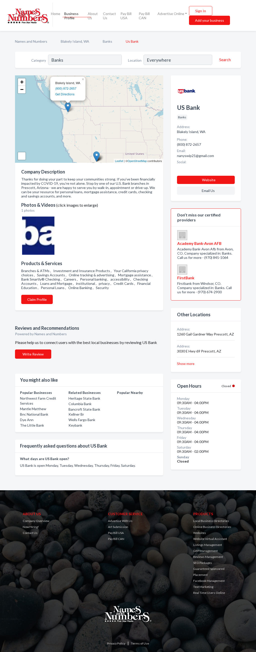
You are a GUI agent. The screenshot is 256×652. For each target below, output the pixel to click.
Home (55, 13)
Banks (107, 41)
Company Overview (36, 521)
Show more (185, 363)
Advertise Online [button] (171, 13)
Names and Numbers (31, 41)
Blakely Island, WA (75, 41)
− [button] (22, 89)
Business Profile (71, 15)
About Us (93, 15)
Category (38, 60)
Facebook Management (209, 581)
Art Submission (118, 527)
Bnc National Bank (34, 414)
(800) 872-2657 (65, 88)
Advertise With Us (120, 521)
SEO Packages (202, 563)
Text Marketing (203, 587)
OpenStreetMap (137, 161)
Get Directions (64, 94)
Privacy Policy (116, 643)
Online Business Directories (212, 527)
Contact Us (109, 15)
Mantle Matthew (33, 409)
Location (135, 60)
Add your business (209, 20)
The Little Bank (32, 425)
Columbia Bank (80, 404)
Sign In (200, 11)
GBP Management (205, 551)
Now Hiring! (31, 527)
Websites (199, 533)
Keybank (75, 425)
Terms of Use (140, 643)
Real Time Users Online (209, 593)
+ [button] (22, 82)
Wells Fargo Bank (81, 420)
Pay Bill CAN (144, 15)
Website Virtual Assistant (210, 539)
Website (209, 180)
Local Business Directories (211, 521)
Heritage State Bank (84, 398)
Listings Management (207, 545)
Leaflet (119, 161)
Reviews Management (208, 557)
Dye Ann (27, 420)
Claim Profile (37, 299)
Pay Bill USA (126, 15)
